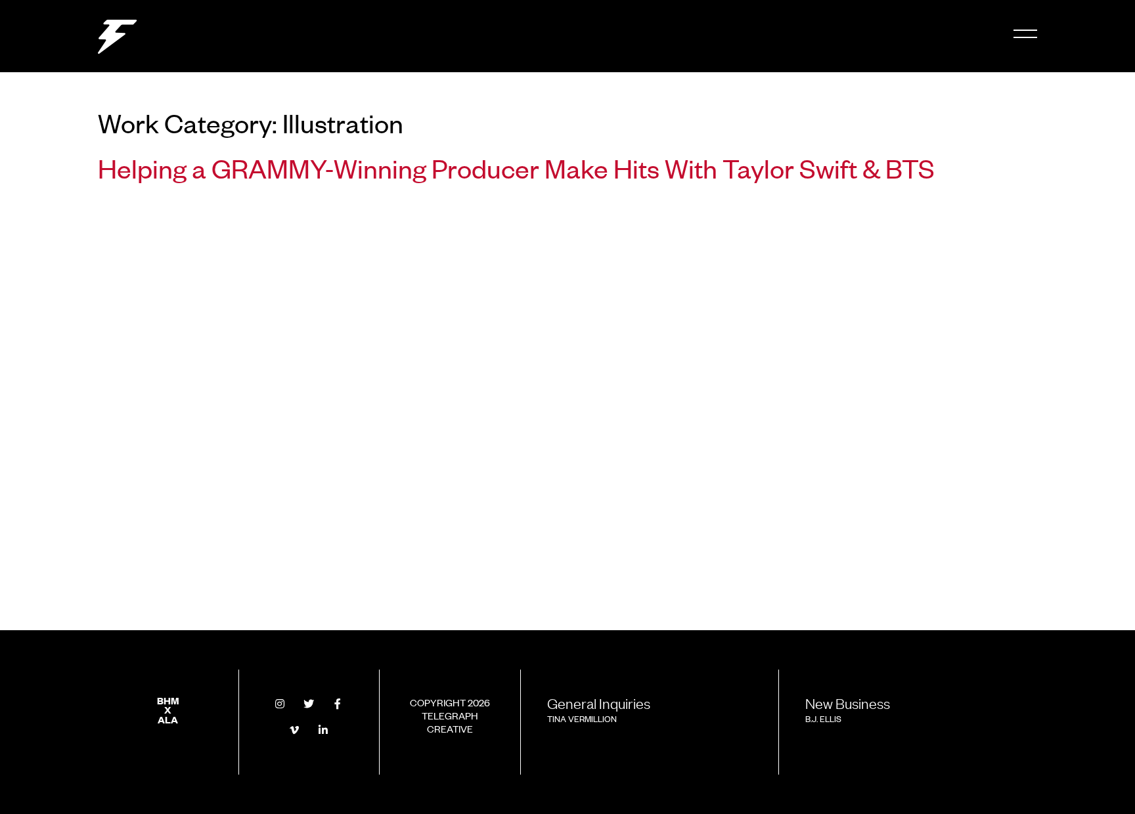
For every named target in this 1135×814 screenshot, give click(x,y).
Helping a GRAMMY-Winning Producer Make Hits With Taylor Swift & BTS (516, 167)
